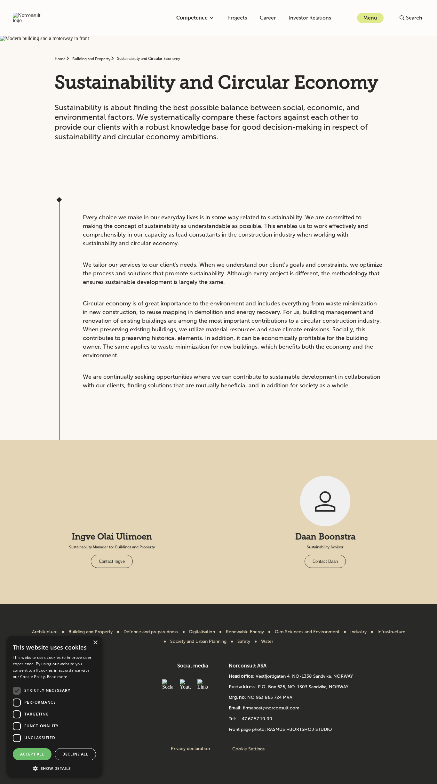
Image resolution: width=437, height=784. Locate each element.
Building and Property (91, 59)
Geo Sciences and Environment (307, 631)
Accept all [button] (32, 754)
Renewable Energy (245, 631)
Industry (358, 631)
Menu (370, 18)
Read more (57, 676)
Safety (243, 641)
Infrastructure (391, 631)
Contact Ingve (112, 561)
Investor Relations (310, 18)
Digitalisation (202, 631)
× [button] (95, 642)
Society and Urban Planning (198, 641)
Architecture (45, 631)
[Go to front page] (30, 18)
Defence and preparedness (150, 631)
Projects (237, 18)
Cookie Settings (248, 749)
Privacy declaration (190, 748)
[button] (54, 767)
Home (61, 59)
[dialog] (54, 707)
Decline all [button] (75, 754)
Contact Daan (325, 561)
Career (268, 18)
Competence (192, 18)
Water (267, 641)
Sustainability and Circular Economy (148, 58)
